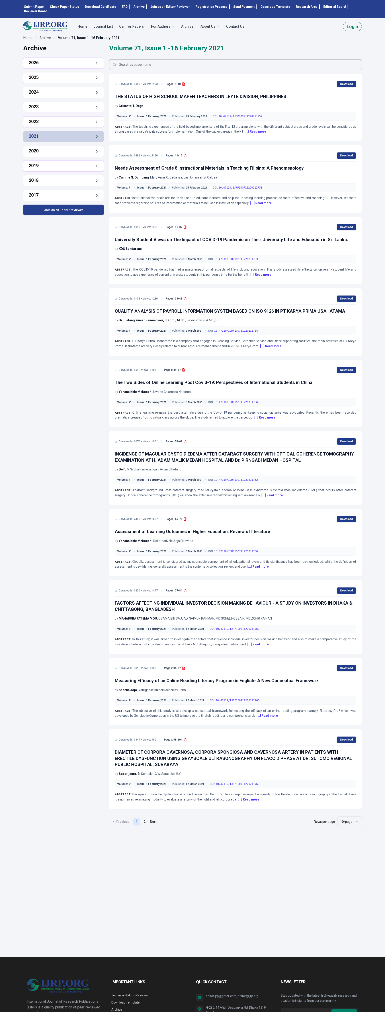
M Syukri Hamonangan (143, 469)
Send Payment (244, 6)
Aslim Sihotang (170, 469)
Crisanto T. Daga (131, 106)
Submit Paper (34, 6)
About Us (208, 26)
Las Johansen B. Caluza (200, 177)
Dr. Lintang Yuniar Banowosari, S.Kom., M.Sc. (152, 320)
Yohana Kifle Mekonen (135, 392)
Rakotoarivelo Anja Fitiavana (173, 541)
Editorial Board (334, 6)
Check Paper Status (64, 6)
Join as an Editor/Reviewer (63, 210)
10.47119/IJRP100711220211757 (240, 116)
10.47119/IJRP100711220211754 (236, 330)
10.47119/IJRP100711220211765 (237, 700)
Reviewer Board (35, 11)
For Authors (160, 26)
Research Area (306, 6)
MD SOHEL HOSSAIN (230, 618)
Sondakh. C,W (150, 774)
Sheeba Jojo (128, 690)
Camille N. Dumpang (134, 177)
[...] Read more (255, 131)
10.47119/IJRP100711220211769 (237, 784)
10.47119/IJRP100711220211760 (237, 628)
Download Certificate (100, 6)
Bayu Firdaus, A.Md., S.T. (204, 320)
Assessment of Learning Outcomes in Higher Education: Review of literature (192, 531)
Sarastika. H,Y (171, 774)
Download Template (275, 6)
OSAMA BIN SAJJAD (173, 618)
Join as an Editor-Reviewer (170, 6)
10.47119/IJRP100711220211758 (240, 187)
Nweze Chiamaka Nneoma (172, 392)
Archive (139, 6)
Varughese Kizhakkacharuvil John (162, 690)
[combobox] (349, 821)
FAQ (125, 6)
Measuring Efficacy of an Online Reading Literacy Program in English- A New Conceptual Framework (217, 680)
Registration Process (211, 6)
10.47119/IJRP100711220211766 (236, 551)
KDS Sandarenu (130, 248)
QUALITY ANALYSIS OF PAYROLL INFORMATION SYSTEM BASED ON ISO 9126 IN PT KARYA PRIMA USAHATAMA (230, 311)
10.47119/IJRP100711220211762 (236, 479)
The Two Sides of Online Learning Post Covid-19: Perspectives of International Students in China (213, 382)
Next (153, 821)
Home (28, 38)
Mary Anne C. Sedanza (166, 177)
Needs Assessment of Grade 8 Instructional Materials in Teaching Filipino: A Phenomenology (209, 168)
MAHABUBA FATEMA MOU (138, 618)
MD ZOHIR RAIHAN (259, 618)
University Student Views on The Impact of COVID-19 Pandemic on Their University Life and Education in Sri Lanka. (231, 239)
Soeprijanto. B (129, 774)
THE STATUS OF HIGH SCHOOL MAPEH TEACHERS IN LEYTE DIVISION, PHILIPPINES (200, 96)
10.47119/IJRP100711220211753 (236, 259)
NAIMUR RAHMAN (201, 618)
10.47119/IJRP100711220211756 (236, 402)
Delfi (122, 469)
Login (352, 26)
